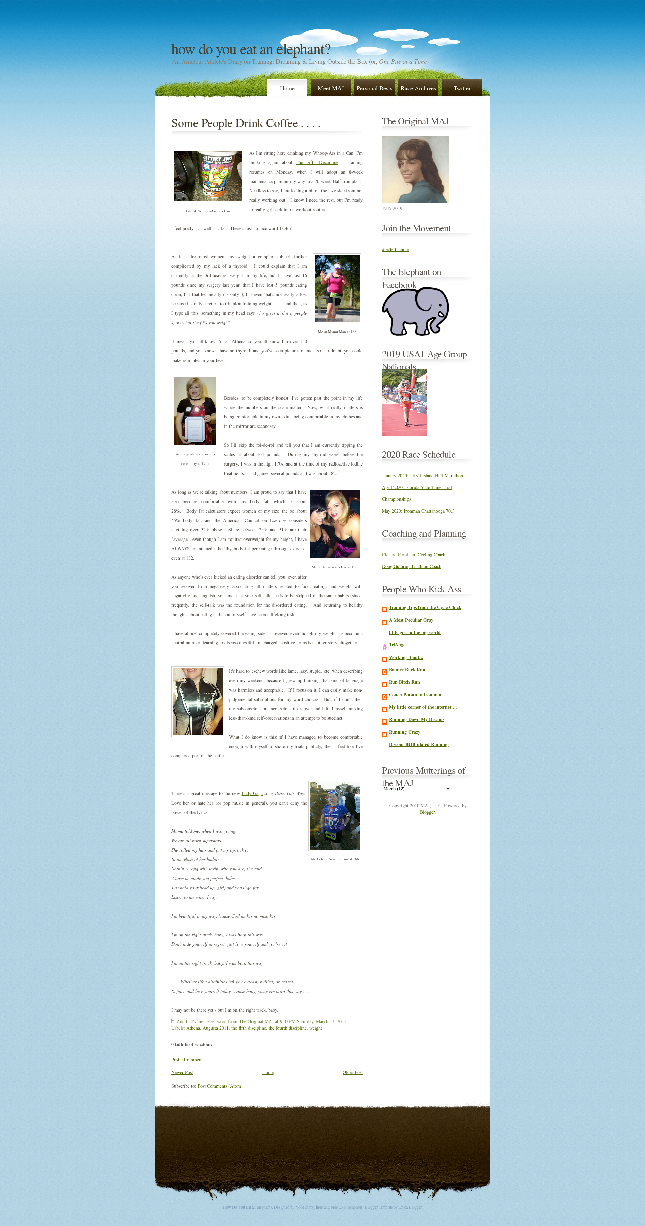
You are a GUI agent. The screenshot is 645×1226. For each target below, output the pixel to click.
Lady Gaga (252, 793)
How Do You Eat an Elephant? (251, 48)
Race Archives (418, 88)
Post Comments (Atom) (220, 1086)
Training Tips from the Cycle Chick (425, 607)
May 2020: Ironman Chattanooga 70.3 (418, 511)
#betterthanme (395, 249)
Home (287, 88)
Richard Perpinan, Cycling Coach (413, 554)
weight (315, 1028)
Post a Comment (187, 1059)
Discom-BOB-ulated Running (419, 744)
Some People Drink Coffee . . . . (245, 122)
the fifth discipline (248, 1028)
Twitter (462, 88)
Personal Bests (374, 88)
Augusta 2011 (216, 1028)
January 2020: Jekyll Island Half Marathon (422, 475)
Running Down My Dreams (416, 719)
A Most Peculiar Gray (411, 619)
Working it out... (406, 657)
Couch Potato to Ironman (415, 694)
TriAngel (398, 644)
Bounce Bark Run (407, 669)
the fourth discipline (288, 1028)
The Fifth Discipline (317, 162)
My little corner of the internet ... (423, 706)
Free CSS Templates (347, 1207)
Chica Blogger (410, 1207)
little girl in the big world (415, 632)
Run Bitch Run (404, 681)
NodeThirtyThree (309, 1207)
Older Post (353, 1072)
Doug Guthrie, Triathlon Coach (411, 566)
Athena (193, 1028)
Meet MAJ (331, 88)
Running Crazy (404, 731)
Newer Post (182, 1072)
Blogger (427, 812)
